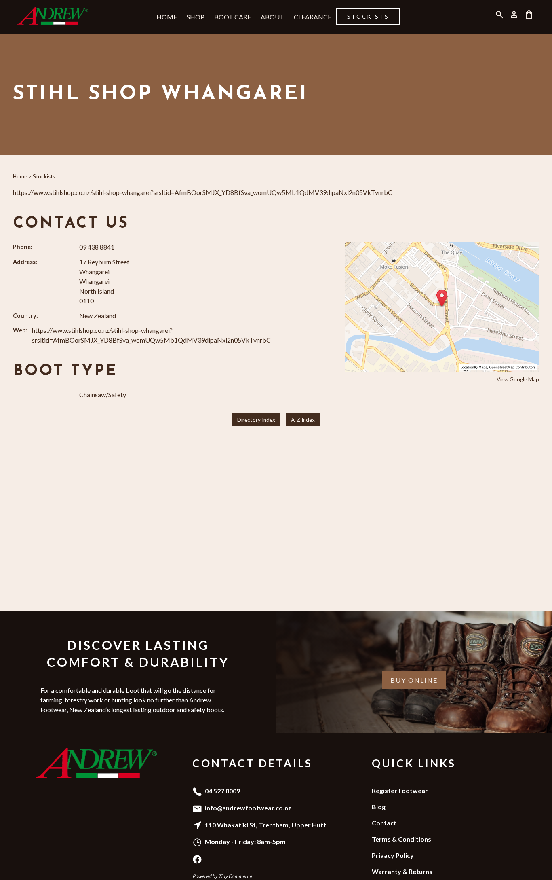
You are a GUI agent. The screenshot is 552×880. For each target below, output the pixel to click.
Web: (20, 330)
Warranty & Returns (402, 871)
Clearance (312, 17)
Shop (195, 17)
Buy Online (414, 680)
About (272, 17)
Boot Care (232, 17)
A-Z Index (303, 420)
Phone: (22, 246)
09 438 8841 (96, 247)
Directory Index (256, 420)
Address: (25, 261)
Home (166, 17)
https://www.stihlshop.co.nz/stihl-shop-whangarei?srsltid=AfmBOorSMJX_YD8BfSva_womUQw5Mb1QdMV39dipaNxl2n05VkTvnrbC (202, 192)
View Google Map (518, 379)
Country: (25, 315)
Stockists (368, 16)
